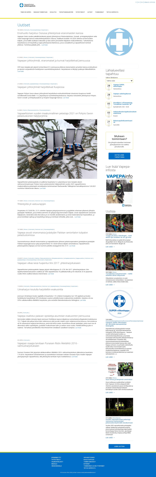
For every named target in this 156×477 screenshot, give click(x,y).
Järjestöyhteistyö (34, 84)
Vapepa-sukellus (80, 258)
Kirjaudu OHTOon (149, 2)
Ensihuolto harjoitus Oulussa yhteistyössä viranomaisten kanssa (50, 33)
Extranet (87, 464)
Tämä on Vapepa (25, 12)
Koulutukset (41, 260)
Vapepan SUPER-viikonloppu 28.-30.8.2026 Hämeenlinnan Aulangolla (116, 324)
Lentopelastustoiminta (69, 258)
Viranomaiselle (56, 466)
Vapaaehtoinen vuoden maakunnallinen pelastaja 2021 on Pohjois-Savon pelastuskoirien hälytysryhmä (55, 114)
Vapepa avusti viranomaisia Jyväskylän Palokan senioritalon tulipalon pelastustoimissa (53, 234)
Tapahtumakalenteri (66, 12)
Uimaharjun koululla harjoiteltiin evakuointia (40, 289)
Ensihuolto (26, 30)
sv (138, 2)
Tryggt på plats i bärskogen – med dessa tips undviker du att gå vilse (119, 236)
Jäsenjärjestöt (56, 457)
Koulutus (53, 12)
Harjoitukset (44, 30)
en (142, 2)
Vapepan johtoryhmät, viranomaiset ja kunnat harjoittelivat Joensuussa (54, 60)
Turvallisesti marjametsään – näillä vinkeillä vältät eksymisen (119, 274)
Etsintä (25, 110)
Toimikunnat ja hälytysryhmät (94, 466)
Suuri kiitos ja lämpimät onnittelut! (119, 379)
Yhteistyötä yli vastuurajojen (32, 203)
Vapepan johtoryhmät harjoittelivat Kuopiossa (41, 86)
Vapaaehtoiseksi (89, 457)
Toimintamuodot (90, 462)
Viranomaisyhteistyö (35, 30)
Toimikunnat (99, 12)
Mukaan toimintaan (40, 12)
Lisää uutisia (119, 446)
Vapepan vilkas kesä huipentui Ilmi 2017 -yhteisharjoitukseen (49, 263)
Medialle (54, 464)
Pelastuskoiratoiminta (33, 110)
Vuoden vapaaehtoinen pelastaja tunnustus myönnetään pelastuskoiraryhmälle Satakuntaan (119, 421)
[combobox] (119, 81)
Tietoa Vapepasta (112, 12)
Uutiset (90, 12)
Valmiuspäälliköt (57, 462)
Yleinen (25, 57)
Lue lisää (44, 45)
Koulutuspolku (89, 459)
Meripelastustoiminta (57, 258)
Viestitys (37, 258)
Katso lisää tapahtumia (119, 156)
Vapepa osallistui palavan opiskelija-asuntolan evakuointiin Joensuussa (54, 315)
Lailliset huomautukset (78, 472)
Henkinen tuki (39, 201)
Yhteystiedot (80, 12)
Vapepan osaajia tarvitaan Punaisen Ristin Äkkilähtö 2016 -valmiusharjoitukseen (48, 344)
